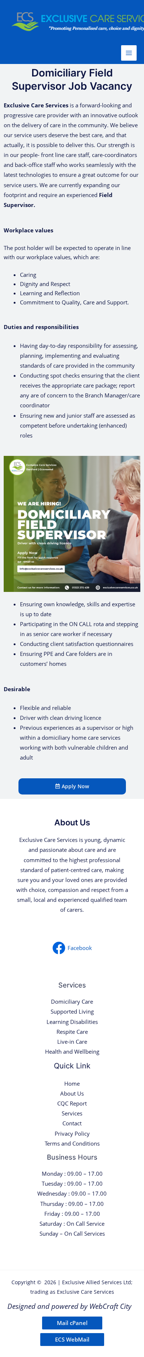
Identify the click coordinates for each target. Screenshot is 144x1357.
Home (72, 1083)
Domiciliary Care (72, 1001)
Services (72, 1113)
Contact (72, 1123)
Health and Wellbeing (72, 1051)
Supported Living (72, 1011)
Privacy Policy (72, 1133)
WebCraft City (110, 1306)
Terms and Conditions (72, 1143)
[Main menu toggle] (129, 53)
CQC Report (72, 1103)
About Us (72, 1093)
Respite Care (72, 1031)
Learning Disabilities (72, 1021)
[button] (72, 1323)
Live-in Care (72, 1041)
